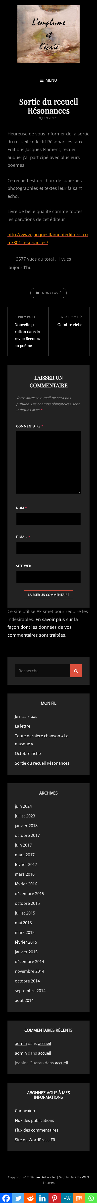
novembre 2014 (29, 971)
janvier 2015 (26, 952)
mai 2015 (23, 922)
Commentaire (30, 426)
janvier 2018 (26, 825)
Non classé (51, 293)
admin (21, 1043)
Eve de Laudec (45, 1177)
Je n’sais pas (26, 716)
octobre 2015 (27, 903)
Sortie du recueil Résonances (42, 763)
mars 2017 (25, 855)
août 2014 (24, 1000)
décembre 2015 (29, 893)
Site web (23, 566)
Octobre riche (28, 753)
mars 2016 (25, 874)
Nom (21, 508)
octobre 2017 (27, 835)
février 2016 (26, 884)
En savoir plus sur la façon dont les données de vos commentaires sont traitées (42, 627)
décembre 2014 (29, 961)
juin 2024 (23, 806)
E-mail (23, 537)
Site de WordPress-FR (35, 1140)
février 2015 (26, 942)
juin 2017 (23, 845)
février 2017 (26, 864)
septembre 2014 (30, 990)
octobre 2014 (27, 981)
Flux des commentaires (36, 1130)
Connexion (25, 1110)
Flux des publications (34, 1120)
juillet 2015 (25, 913)
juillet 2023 (25, 816)
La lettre (22, 726)
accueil (44, 1043)
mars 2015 (25, 932)
